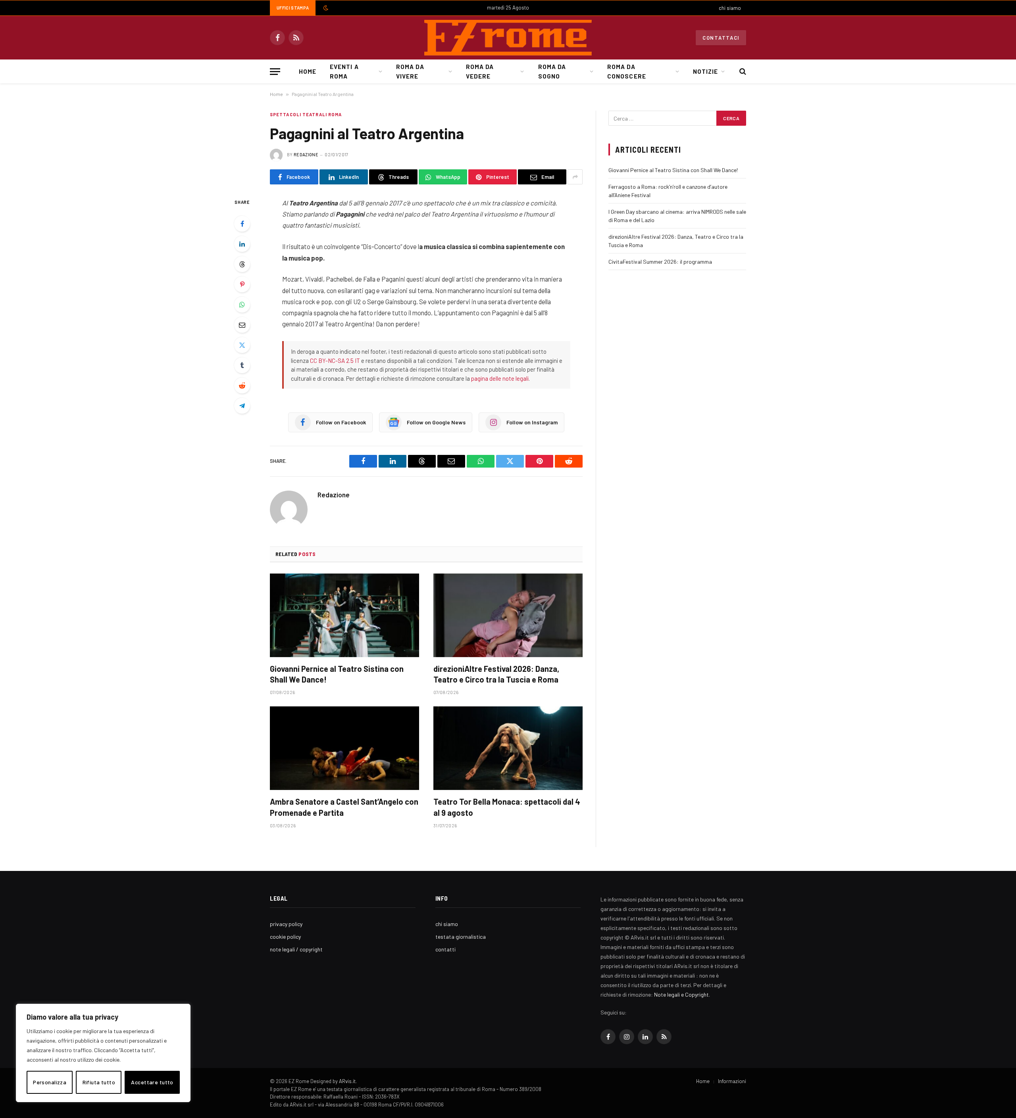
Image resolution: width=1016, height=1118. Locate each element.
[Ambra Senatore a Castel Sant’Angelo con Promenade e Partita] (344, 748)
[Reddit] (242, 385)
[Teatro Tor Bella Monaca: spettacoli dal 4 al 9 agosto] (508, 748)
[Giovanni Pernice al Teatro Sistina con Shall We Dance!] (344, 615)
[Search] (742, 72)
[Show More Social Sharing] (575, 176)
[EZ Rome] (508, 37)
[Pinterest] (242, 284)
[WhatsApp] (242, 305)
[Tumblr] (242, 365)
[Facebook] (242, 224)
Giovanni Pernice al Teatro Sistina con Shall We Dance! (337, 674)
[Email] (242, 325)
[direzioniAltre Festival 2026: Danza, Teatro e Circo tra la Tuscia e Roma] (508, 615)
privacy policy (286, 923)
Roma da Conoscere (626, 71)
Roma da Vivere (410, 71)
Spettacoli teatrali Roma (306, 114)
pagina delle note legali (500, 378)
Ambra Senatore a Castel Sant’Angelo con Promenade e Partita (344, 807)
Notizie (705, 71)
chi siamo (730, 8)
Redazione (306, 154)
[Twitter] (242, 345)
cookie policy (285, 936)
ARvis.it (347, 1081)
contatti (445, 949)
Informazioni (732, 1081)
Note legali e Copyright (681, 994)
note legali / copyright (296, 949)
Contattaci (720, 38)
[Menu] (275, 72)
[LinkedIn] (242, 244)
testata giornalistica (460, 936)
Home (307, 71)
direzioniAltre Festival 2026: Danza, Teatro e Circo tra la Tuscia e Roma (496, 674)
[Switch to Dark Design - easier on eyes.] (325, 8)
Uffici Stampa (293, 7)
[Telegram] (242, 406)
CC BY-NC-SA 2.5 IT (335, 360)
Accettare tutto (152, 1082)
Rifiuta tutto (99, 1082)
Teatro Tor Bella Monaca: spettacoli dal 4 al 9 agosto (506, 807)
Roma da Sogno (552, 71)
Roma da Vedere (480, 71)
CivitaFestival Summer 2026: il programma (660, 261)
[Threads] (242, 264)
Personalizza (49, 1082)
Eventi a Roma (344, 71)
